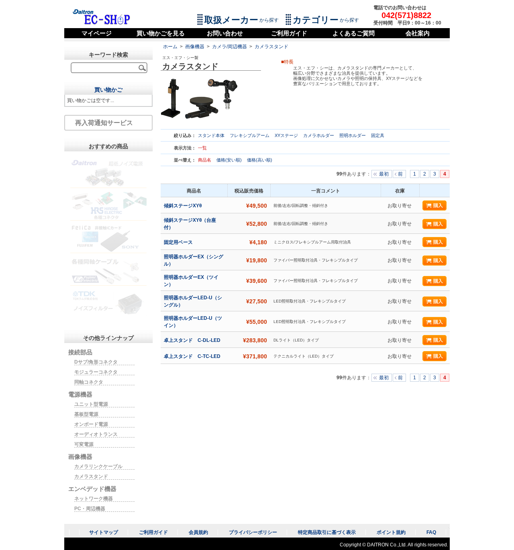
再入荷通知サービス (104, 122)
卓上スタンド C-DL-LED (193, 340)
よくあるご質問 (353, 33)
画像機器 (194, 46)
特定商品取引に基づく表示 (327, 532)
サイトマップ (103, 532)
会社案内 (418, 33)
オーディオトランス (96, 434)
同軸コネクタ (88, 382)
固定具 (377, 135)
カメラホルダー (318, 135)
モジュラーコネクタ (96, 372)
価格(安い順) (229, 159)
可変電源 (84, 444)
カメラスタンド (271, 46)
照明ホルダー (352, 135)
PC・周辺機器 (89, 508)
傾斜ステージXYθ (183, 206)
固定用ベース (179, 242)
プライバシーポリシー (253, 532)
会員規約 (198, 532)
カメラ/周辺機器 (229, 46)
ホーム (170, 46)
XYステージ (286, 135)
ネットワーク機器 (93, 498)
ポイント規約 (391, 532)
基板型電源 (86, 414)
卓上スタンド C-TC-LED (193, 356)
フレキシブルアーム (249, 135)
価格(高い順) (259, 159)
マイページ (97, 33)
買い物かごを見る (161, 33)
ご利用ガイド (289, 33)
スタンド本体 (211, 135)
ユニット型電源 (91, 404)
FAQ (431, 532)
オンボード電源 (91, 424)
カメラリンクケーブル (98, 466)
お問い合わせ (225, 33)
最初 (384, 174)
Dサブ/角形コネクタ (96, 362)
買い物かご (108, 89)
